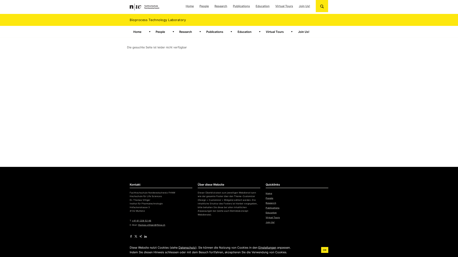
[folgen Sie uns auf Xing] (140, 236)
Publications (241, 6)
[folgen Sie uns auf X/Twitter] (136, 236)
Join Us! (304, 6)
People (204, 6)
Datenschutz (187, 247)
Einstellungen (267, 247)
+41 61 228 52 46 (141, 220)
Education (263, 6)
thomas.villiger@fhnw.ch (151, 225)
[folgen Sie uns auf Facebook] (131, 236)
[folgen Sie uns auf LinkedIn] (145, 236)
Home (190, 6)
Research (221, 6)
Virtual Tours (284, 6)
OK (325, 249)
